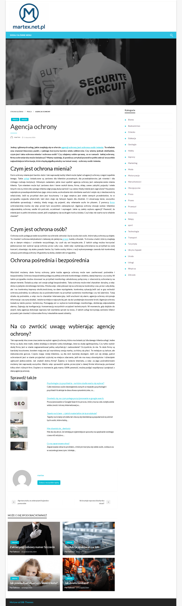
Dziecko (131, 132)
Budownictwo (134, 126)
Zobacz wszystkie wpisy (49, 482)
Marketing (132, 163)
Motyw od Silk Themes (21, 602)
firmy (112, 202)
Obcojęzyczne (134, 188)
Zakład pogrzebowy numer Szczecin (32, 547)
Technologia (133, 231)
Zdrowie (132, 275)
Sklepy (131, 219)
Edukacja (132, 138)
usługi (26, 178)
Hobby (131, 150)
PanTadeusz (15, 552)
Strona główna (16, 111)
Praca (29, 111)
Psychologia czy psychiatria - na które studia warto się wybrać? (75, 383)
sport (130, 225)
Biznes (131, 119)
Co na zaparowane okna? (58, 443)
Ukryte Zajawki (134, 250)
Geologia (132, 144)
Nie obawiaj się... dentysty (58, 428)
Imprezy (131, 157)
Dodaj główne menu (20, 35)
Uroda (131, 256)
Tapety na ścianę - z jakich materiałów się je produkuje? (72, 413)
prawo (66, 239)
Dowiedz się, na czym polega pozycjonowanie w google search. (75, 398)
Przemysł (132, 206)
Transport (132, 237)
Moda (130, 169)
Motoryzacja (133, 175)
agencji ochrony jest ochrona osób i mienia (82, 147)
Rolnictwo (132, 213)
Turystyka (132, 244)
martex (17, 137)
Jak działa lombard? (77, 583)
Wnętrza (132, 268)
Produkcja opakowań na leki (82, 547)
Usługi (24, 119)
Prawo (131, 200)
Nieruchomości (134, 182)
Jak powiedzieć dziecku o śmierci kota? (34, 583)
